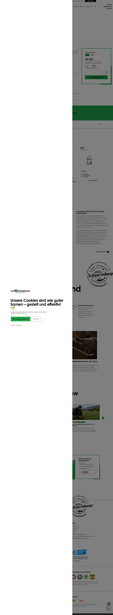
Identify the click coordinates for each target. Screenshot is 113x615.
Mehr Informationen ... (23, 313)
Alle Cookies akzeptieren (21, 319)
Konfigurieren (36, 319)
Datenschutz (18, 325)
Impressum (13, 325)
